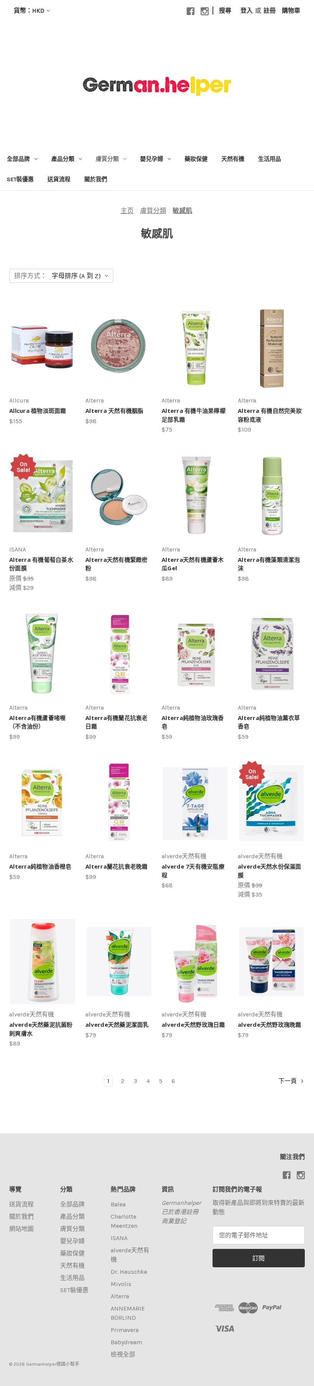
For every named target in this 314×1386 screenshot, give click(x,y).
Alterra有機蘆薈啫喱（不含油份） (37, 722)
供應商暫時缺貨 (271, 969)
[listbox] (82, 275)
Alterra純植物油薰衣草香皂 (269, 722)
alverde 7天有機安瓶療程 (193, 870)
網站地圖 (21, 1228)
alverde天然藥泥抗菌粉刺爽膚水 (41, 1029)
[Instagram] (205, 11)
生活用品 (269, 158)
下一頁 (288, 1081)
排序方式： (30, 276)
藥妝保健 (196, 158)
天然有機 (232, 158)
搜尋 (225, 10)
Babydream (126, 1342)
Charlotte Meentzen (124, 1221)
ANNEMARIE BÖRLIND (128, 1313)
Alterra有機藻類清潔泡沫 (269, 564)
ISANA (119, 1238)
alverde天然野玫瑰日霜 (193, 1024)
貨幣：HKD (29, 10)
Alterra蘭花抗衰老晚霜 (116, 866)
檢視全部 (123, 1354)
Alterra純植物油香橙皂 (40, 866)
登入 (246, 10)
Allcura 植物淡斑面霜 (37, 410)
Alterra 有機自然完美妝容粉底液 (270, 415)
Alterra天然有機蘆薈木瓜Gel (193, 564)
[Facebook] (190, 11)
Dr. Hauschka (129, 1271)
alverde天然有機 (130, 1255)
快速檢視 (39, 339)
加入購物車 (42, 355)
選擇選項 (119, 355)
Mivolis (121, 1284)
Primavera (125, 1330)
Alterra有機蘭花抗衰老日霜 (116, 722)
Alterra (120, 1296)
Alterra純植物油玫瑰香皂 (193, 722)
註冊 (269, 10)
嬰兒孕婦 (151, 158)
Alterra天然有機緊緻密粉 (116, 564)
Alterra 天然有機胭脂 (114, 410)
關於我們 (95, 179)
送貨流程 (58, 179)
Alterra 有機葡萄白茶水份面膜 (41, 564)
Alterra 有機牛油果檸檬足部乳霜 (194, 415)
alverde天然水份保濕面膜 (269, 870)
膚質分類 (107, 158)
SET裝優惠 (20, 179)
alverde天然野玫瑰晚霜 (269, 1024)
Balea (118, 1204)
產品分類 (62, 158)
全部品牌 (18, 158)
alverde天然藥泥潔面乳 (117, 1024)
